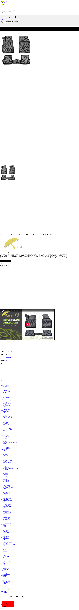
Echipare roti (4, 516)
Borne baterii (7, 486)
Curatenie (6, 452)
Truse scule (6, 568)
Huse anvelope (7, 520)
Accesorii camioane (5, 385)
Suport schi (6, 586)
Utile (5, 398)
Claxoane (6, 528)
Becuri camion (7, 541)
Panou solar (6, 531)
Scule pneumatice (8, 564)
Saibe (5, 497)
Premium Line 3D (9, 351)
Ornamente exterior (8, 405)
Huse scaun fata (7, 431)
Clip (5, 550)
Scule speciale (7, 566)
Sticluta (5, 552)
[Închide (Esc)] (3, 608)
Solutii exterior (7, 507)
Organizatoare (7, 415)
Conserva (6, 551)
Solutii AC (6, 476)
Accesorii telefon (5, 444)
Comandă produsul (5, 261)
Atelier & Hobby (5, 449)
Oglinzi (5, 404)
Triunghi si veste (7, 573)
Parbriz (5, 579)
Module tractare (7, 462)
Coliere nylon (7, 490)
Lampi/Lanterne (7, 453)
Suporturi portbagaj (5, 580)
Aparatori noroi (7, 400)
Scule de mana (7, 563)
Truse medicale (7, 574)
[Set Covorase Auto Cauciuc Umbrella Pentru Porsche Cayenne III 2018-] (5, 380)
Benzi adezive (7, 485)
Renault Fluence (9, 357)
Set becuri (6, 545)
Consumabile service (6, 484)
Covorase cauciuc (16, 30)
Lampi (5, 393)
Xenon (5, 547)
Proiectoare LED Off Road (9, 544)
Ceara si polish (7, 501)
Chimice (6, 423)
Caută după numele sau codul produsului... (11, 10)
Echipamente (7, 561)
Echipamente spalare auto (9, 503)
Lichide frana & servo (8, 469)
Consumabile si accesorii (9, 450)
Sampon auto (7, 505)
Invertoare (6, 530)
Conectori (6, 491)
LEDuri (5, 543)
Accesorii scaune (5, 425)
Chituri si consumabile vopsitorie (11, 468)
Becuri (5, 386)
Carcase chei (6, 412)
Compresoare (7, 519)
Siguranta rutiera (5, 570)
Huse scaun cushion (8, 429)
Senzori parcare (7, 533)
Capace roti (6, 518)
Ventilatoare (6, 536)
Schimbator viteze (8, 417)
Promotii (3, 555)
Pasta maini (6, 474)
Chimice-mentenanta (6, 463)
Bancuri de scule (7, 560)
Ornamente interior (8, 416)
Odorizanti (4, 548)
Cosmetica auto (5, 499)
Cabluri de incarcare (8, 446)
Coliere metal (7, 488)
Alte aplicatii (6, 467)
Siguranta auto (7, 397)
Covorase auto (9, 30)
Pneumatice (6, 396)
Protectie (6, 434)
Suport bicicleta (7, 585)
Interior (5, 392)
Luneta (5, 577)
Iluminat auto (4, 537)
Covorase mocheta (8, 513)
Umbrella (7, 345)
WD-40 (5, 557)
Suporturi (6, 418)
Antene (5, 525)
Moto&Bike (6, 473)
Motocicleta (6, 424)
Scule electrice (7, 455)
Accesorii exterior (5, 399)
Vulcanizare (6, 569)
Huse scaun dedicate (8, 430)
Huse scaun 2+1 (7, 428)
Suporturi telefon (7, 448)
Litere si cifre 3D (7, 403)
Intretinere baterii (8, 529)
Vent (5, 554)
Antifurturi (6, 411)
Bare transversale (7, 582)
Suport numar (7, 409)
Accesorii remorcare (8, 460)
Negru (7, 363)
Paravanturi (6, 406)
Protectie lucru (7, 494)
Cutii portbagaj (7, 583)
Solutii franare (7, 479)
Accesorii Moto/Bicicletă (6, 419)
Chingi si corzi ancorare (9, 402)
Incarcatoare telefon (8, 447)
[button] (4, 592)
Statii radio (6, 535)
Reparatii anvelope (8, 523)
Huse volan (6, 414)
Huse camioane (7, 427)
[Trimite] (2, 590)
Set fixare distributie (8, 567)
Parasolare (6, 440)
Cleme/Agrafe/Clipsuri (8, 487)
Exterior (6, 390)
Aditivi (5, 466)
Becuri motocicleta (8, 542)
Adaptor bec (6, 538)
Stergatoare (4, 576)
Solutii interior (7, 509)
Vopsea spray (7, 482)
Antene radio (7, 526)
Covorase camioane (8, 511)
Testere (5, 443)
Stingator (6, 571)
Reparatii (6, 475)
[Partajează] (2, 608)
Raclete (5, 441)
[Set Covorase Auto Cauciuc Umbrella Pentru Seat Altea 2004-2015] (5, 374)
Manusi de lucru (7, 492)
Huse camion (7, 391)
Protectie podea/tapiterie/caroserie (11, 495)
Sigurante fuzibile (7, 498)
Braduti (5, 549)
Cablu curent (7, 436)
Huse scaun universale (8, 433)
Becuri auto (6, 539)
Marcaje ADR (6, 395)
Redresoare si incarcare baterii (10, 442)
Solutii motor (7, 480)
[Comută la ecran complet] (1, 608)
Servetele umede (7, 506)
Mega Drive (6, 556)
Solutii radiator (7, 481)
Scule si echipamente (6, 558)
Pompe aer (6, 522)
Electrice (6, 389)
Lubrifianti (6, 472)
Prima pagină (2, 30)
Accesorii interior (5, 410)
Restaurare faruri (7, 504)
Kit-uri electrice (7, 461)
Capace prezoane (7, 517)
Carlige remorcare (5, 459)
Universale (6, 456)
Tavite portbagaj (7, 514)
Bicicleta (6, 422)
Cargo (5, 387)
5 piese (7, 360)
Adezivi (5, 465)
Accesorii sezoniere (5, 435)
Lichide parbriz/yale (8, 438)
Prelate (5, 408)
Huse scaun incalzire (8, 437)
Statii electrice (4, 575)
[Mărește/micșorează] (0, 608)
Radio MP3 (6, 532)
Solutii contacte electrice (9, 478)
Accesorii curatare (8, 500)
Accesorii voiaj (7, 581)
